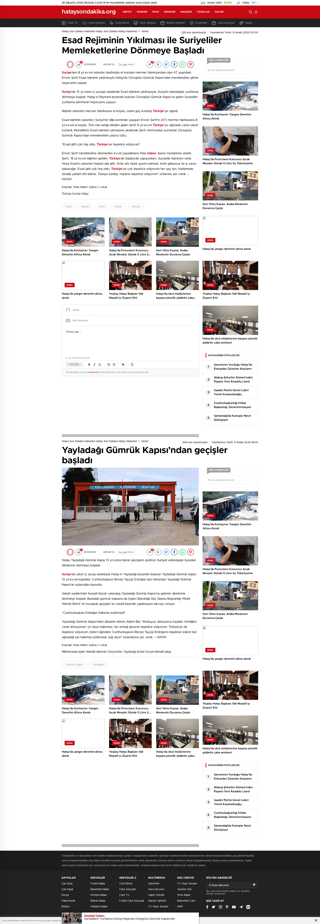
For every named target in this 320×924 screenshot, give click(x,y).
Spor (155, 12)
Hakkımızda (68, 901)
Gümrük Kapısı (74, 664)
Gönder (74, 364)
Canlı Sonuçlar (226, 23)
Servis (127, 12)
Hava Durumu (97, 23)
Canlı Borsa (122, 23)
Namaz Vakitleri (175, 23)
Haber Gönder (156, 895)
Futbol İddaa (97, 883)
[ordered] (108, 364)
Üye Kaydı (67, 889)
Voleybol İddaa (98, 906)
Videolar (203, 12)
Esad (68, 206)
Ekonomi (170, 12)
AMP (180, 906)
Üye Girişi (67, 883)
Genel (144, 31)
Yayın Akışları (147, 23)
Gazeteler (153, 883)
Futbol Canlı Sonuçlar (131, 901)
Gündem (142, 12)
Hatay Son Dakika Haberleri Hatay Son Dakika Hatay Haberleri (99, 31)
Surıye (118, 206)
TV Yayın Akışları (158, 906)
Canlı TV (72, 23)
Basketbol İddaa (99, 889)
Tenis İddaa (183, 895)
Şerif (102, 206)
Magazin (186, 12)
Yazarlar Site (184, 889)
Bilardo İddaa (97, 901)
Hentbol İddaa (98, 895)
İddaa (248, 23)
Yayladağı (98, 664)
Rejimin (85, 206)
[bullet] (113, 364)
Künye (65, 895)
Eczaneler (201, 23)
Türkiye (135, 206)
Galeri (219, 12)
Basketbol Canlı (186, 901)
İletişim (65, 906)
